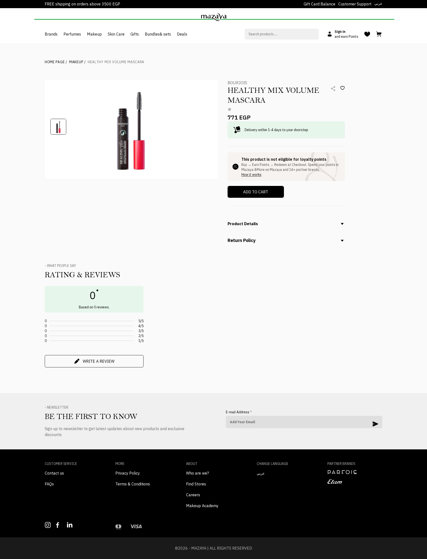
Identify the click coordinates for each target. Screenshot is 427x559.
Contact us (54, 473)
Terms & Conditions (132, 483)
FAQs (49, 483)
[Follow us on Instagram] (48, 525)
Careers (193, 494)
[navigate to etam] (354, 481)
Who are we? (197, 473)
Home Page (56, 62)
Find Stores (196, 483)
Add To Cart (255, 191)
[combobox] (282, 34)
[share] (333, 89)
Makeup (77, 62)
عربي (378, 3)
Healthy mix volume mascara (116, 62)
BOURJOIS (237, 82)
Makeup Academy (202, 505)
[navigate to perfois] (354, 472)
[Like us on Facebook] (59, 525)
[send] (375, 424)
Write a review (98, 361)
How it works (251, 174)
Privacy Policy (127, 473)
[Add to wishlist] (342, 88)
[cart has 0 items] (379, 34)
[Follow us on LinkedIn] (70, 525)
